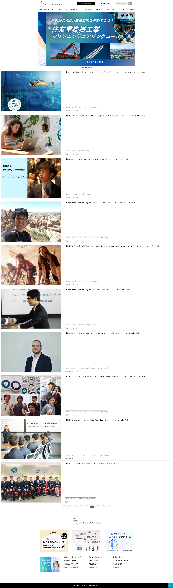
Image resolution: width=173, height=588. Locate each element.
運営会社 (116, 567)
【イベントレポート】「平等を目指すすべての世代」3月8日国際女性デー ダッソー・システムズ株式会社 (105, 376)
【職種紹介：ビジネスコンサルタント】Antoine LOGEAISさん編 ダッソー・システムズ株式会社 (102, 333)
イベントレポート (71, 411)
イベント (61, 10)
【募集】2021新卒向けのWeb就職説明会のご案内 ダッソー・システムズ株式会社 (96, 420)
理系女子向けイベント (96, 557)
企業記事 (88, 194)
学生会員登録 (93, 564)
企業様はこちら (94, 567)
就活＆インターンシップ (72, 557)
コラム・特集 (110, 10)
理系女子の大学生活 (71, 567)
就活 (68, 455)
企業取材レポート (74, 10)
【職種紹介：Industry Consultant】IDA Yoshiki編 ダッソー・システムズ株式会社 (97, 159)
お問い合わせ (117, 557)
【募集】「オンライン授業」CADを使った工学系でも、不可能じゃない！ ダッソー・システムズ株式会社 (105, 115)
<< (64, 507)
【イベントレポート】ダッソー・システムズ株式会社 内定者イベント (92, 463)
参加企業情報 (93, 560)
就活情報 (88, 10)
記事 (79, 107)
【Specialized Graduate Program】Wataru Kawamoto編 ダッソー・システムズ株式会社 (100, 202)
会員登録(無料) (86, 4)
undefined (35, 39)
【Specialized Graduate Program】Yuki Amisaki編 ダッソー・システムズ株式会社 (97, 289)
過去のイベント (71, 107)
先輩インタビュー (71, 237)
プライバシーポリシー (120, 560)
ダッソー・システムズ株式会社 (91, 107)
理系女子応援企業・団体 (45, 10)
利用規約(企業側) (119, 564)
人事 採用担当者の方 (106, 4)
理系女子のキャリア (71, 564)
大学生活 (98, 10)
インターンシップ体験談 (127, 10)
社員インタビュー (102, 368)
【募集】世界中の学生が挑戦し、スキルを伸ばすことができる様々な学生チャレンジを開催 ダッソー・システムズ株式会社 (112, 246)
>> (108, 507)
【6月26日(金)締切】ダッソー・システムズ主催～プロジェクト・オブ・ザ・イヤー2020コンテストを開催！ (106, 72)
